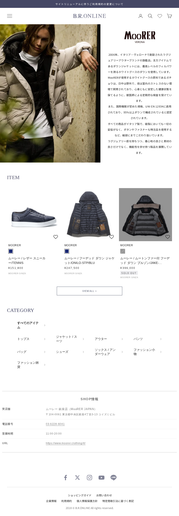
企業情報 (51, 501)
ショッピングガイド (79, 495)
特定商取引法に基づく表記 (118, 501)
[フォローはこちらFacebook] (65, 477)
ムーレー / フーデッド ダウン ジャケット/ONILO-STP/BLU (89, 260)
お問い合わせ (104, 495)
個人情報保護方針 (87, 501)
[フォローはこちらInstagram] (89, 477)
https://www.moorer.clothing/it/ (66, 443)
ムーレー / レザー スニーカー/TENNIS (26, 260)
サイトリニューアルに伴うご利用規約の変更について (89, 4)
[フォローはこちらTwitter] (77, 477)
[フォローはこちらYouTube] (101, 477)
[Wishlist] (159, 16)
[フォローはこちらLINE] (113, 477)
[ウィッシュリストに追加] (55, 236)
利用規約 (66, 501)
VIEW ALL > (89, 291)
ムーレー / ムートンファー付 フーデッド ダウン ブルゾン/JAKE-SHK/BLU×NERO (145, 260)
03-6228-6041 (55, 424)
